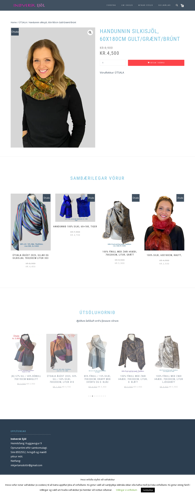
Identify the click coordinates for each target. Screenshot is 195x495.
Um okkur (127, 5)
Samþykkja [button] (148, 490)
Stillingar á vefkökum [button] (126, 489)
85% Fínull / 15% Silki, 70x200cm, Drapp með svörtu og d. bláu (97, 379)
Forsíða (111, 5)
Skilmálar (164, 5)
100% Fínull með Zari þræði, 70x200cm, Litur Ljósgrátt (169, 379)
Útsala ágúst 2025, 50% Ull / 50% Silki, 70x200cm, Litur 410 (62, 379)
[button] (90, 32)
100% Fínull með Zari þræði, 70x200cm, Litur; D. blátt (133, 379)
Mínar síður (145, 5)
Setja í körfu (158, 63)
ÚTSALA (23, 22)
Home (14, 22)
